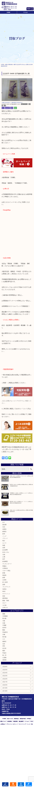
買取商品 (16, 718)
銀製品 (4, 531)
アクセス (25, 12)
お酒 (3, 557)
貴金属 (4, 524)
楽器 (3, 584)
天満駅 (4, 625)
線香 (3, 577)
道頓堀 (4, 660)
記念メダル (5, 552)
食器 (3, 545)
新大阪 (4, 618)
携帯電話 (5, 598)
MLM (3, 591)
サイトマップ (22, 724)
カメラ (4, 543)
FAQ (31, 721)
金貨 (3, 547)
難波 (3, 630)
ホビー (4, 603)
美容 (3, 596)
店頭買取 (9, 721)
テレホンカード (7, 564)
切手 (12, 108)
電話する (5, 784)
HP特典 (29, 718)
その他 (4, 605)
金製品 (4, 529)
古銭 (3, 554)
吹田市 (4, 627)
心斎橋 (4, 657)
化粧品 (4, 589)
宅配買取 (15, 721)
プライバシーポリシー (12, 724)
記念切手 (7, 108)
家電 (3, 573)
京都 (3, 623)
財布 (3, 534)
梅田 (15, 108)
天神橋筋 (5, 616)
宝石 (3, 527)
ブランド (5, 538)
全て (3, 108)
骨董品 (4, 566)
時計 (3, 540)
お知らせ (5, 607)
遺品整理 (21, 721)
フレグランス (6, 587)
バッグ (4, 536)
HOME (8, 12)
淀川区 (4, 648)
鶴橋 (3, 614)
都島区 (4, 641)
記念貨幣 (5, 550)
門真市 (4, 653)
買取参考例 (23, 718)
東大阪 (4, 637)
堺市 (3, 646)
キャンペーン (13, 784)
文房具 (4, 580)
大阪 (3, 621)
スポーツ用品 (6, 570)
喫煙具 (4, 575)
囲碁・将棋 (5, 600)
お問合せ (3, 724)
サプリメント (6, 593)
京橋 (3, 634)
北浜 (3, 644)
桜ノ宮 (4, 655)
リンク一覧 (30, 724)
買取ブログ (3, 721)
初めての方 (10, 718)
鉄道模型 (5, 561)
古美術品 (5, 568)
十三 (3, 639)
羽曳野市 (5, 632)
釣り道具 (5, 582)
